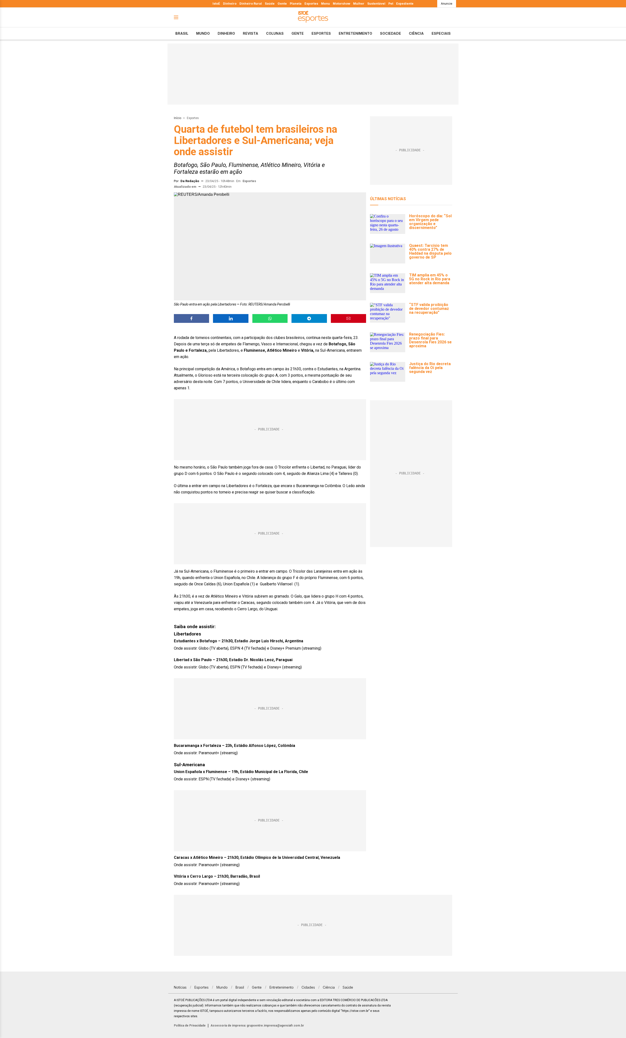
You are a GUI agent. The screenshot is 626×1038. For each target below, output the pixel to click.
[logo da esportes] (313, 17)
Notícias (180, 987)
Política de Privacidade (190, 1025)
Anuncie (446, 3)
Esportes (311, 3)
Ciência (416, 33)
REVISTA (250, 33)
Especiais (441, 33)
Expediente (405, 3)
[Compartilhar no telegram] (309, 318)
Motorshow (341, 3)
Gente (282, 3)
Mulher (358, 3)
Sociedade (390, 33)
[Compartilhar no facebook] (191, 318)
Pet (390, 3)
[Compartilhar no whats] (270, 318)
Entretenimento (355, 33)
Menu (325, 3)
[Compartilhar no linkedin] (230, 318)
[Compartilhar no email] (348, 318)
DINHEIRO (226, 33)
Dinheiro (229, 3)
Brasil (181, 33)
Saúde (270, 3)
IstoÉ (216, 3)
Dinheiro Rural (250, 3)
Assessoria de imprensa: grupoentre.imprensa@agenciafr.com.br (257, 1025)
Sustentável (376, 3)
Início (177, 118)
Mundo (203, 33)
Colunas (275, 33)
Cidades (308, 987)
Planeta (296, 3)
